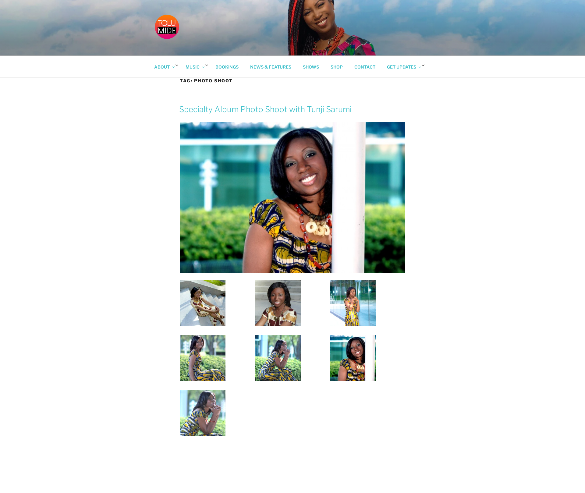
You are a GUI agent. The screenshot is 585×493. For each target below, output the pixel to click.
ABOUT (162, 66)
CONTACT (364, 66)
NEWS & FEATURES (270, 66)
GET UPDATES (401, 66)
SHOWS (311, 66)
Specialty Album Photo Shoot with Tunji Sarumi (265, 109)
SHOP (337, 66)
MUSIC (193, 66)
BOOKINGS (227, 66)
